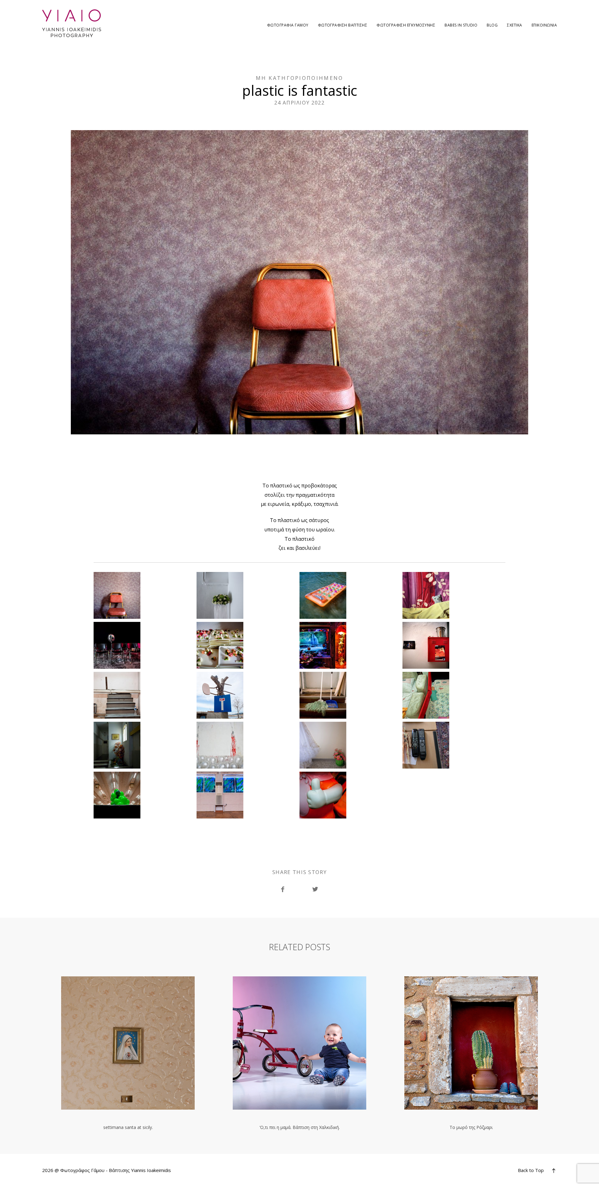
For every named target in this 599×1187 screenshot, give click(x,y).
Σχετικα (514, 25)
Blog (492, 25)
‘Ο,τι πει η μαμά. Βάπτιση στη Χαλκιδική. (299, 1053)
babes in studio (461, 25)
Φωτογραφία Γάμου (288, 25)
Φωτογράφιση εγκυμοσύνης (406, 25)
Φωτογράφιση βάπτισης (343, 25)
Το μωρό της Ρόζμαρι (471, 1053)
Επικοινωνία (544, 25)
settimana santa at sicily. (128, 1053)
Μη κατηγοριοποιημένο (299, 77)
